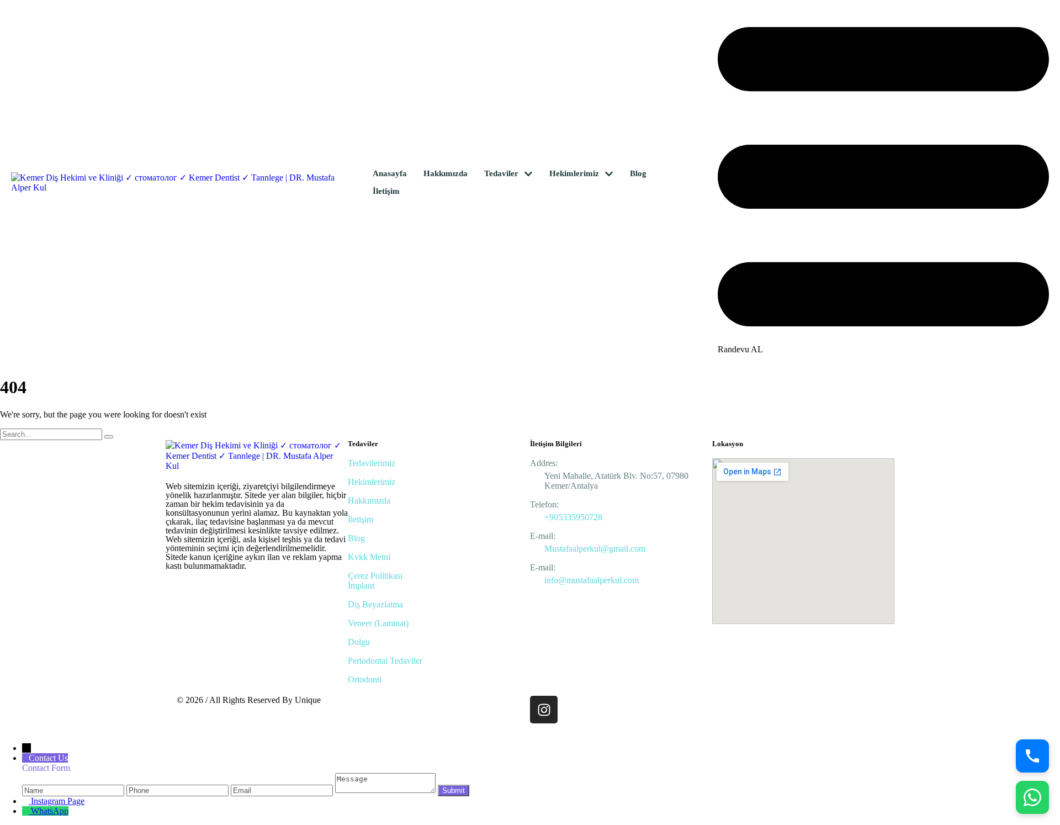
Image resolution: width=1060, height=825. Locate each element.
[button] (528, 174)
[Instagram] (544, 709)
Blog (356, 538)
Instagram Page (57, 801)
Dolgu (359, 642)
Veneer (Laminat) (378, 623)
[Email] (283, 790)
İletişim (360, 519)
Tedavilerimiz (371, 463)
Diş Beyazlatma (375, 604)
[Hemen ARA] (1032, 756)
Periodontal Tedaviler (385, 660)
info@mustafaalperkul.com (591, 580)
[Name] (74, 790)
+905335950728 (573, 517)
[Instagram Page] (26, 801)
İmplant (361, 585)
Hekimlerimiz (371, 481)
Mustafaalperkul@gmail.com (594, 548)
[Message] (385, 790)
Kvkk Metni (369, 557)
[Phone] (178, 790)
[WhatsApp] (1032, 797)
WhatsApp (49, 811)
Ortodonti (364, 679)
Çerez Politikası (375, 575)
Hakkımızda (369, 500)
